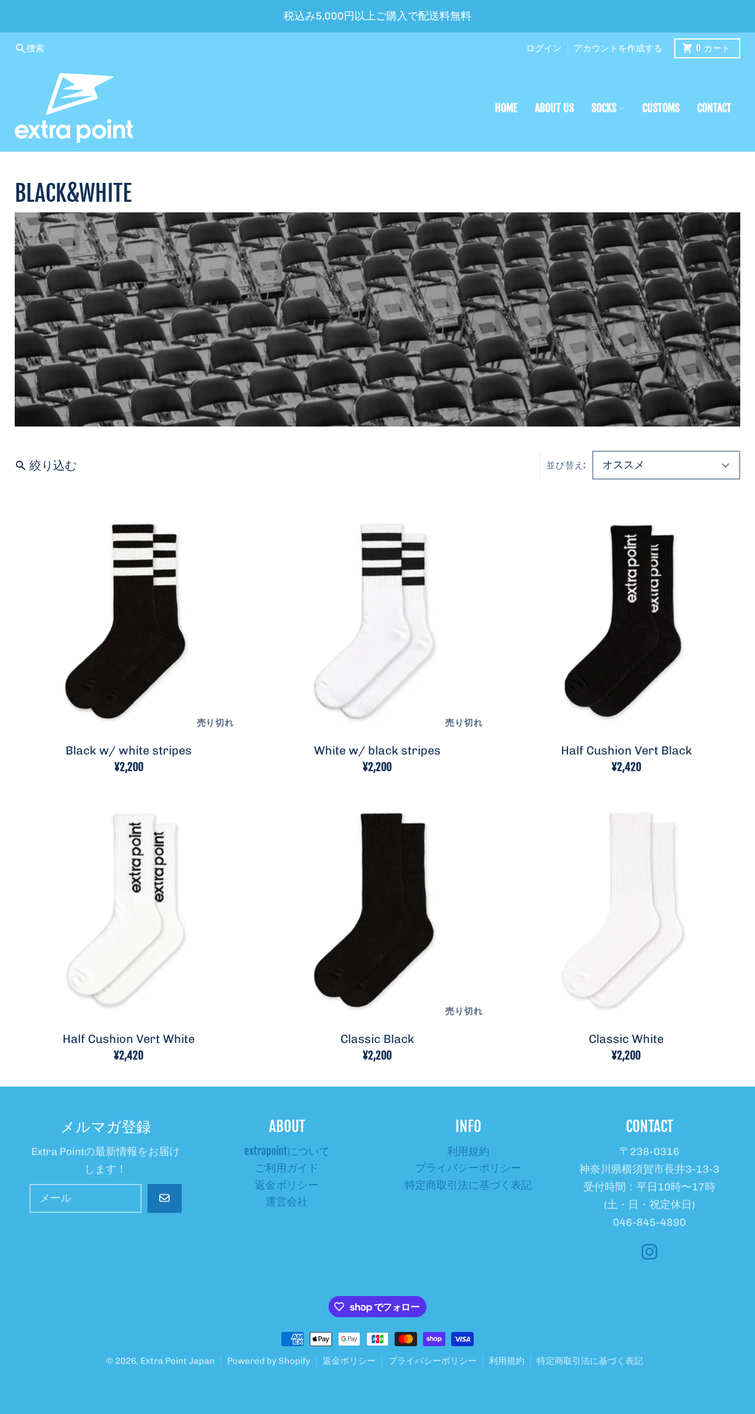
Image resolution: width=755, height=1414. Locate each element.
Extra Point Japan (177, 1361)
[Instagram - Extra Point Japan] (649, 1252)
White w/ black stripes (377, 750)
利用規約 (506, 1361)
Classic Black (377, 1039)
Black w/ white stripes (128, 750)
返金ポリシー (349, 1361)
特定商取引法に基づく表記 (590, 1361)
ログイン (544, 48)
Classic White (626, 1039)
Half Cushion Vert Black (626, 750)
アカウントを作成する (618, 48)
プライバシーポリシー (432, 1361)
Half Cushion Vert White (129, 1039)
